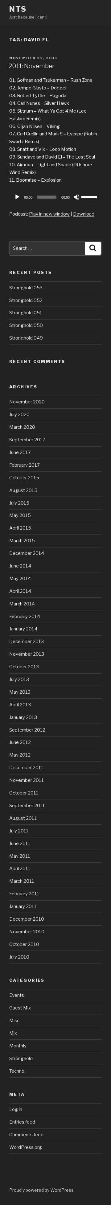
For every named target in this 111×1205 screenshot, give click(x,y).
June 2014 (20, 566)
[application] (55, 197)
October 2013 (24, 667)
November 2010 (26, 932)
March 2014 (22, 604)
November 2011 (26, 780)
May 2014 (20, 578)
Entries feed (22, 1122)
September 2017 (27, 440)
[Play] (17, 197)
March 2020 (22, 427)
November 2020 (27, 402)
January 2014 (23, 629)
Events (16, 995)
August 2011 (23, 818)
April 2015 (20, 528)
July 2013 (19, 679)
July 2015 (19, 503)
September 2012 (27, 730)
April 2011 (20, 868)
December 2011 (26, 767)
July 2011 (19, 831)
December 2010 (26, 919)
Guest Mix (20, 1008)
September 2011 (27, 805)
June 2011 (20, 843)
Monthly (18, 1046)
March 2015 (22, 540)
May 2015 (20, 515)
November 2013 (26, 654)
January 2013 (23, 717)
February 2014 (24, 616)
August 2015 (23, 490)
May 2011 (19, 856)
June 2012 (20, 742)
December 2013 (26, 641)
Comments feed (26, 1134)
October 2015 (24, 478)
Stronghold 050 (26, 325)
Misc (14, 1020)
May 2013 (20, 692)
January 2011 (23, 906)
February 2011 (24, 894)
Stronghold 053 (26, 288)
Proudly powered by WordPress (41, 1190)
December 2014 (26, 553)
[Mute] (76, 197)
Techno (16, 1071)
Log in (15, 1109)
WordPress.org (25, 1147)
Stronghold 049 (26, 338)
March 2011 (21, 881)
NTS (18, 9)
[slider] (90, 196)
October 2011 (24, 793)
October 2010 (24, 944)
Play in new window (49, 214)
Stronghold (21, 1058)
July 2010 (19, 957)
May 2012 (20, 755)
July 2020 (19, 414)
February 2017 (24, 465)
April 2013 (20, 705)
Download (83, 214)
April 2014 (20, 591)
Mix (13, 1033)
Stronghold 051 (25, 313)
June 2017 (20, 452)
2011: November (32, 66)
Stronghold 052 (26, 300)
